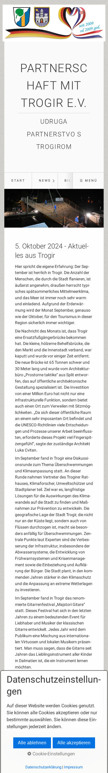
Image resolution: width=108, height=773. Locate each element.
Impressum (73, 767)
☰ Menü (88, 180)
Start (18, 180)
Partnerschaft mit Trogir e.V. (54, 85)
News (45, 180)
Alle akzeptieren (73, 742)
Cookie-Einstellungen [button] (53, 753)
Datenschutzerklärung (43, 767)
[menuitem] (18, 181)
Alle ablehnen (32, 742)
